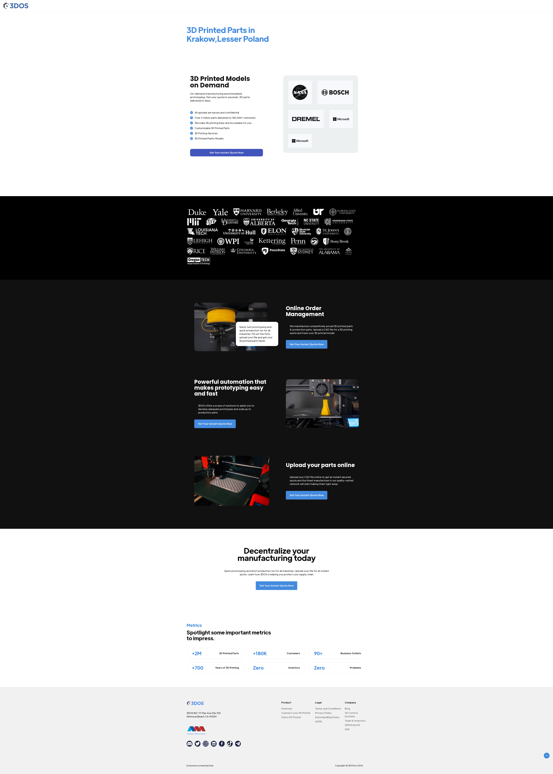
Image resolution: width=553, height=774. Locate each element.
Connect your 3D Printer (296, 712)
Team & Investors (355, 720)
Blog (347, 708)
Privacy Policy (323, 712)
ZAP (347, 729)
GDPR (318, 721)
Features (286, 708)
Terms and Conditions (328, 708)
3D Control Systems (351, 714)
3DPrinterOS (352, 724)
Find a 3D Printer (291, 717)
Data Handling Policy (327, 717)
